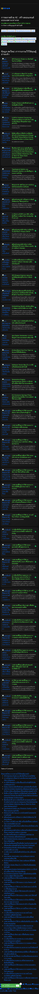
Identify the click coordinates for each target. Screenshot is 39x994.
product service (21, 41)
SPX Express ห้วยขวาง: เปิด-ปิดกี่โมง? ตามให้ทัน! (19, 776)
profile (32, 41)
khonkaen (11, 31)
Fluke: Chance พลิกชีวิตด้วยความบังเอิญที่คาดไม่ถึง (20, 787)
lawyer (4, 31)
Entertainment (8, 39)
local (5, 41)
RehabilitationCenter (23, 31)
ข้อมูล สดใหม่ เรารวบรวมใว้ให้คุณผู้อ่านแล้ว (15, 774)
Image (18, 39)
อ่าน (17, 985)
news (11, 41)
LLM (33, 31)
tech (4, 44)
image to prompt (30, 39)
